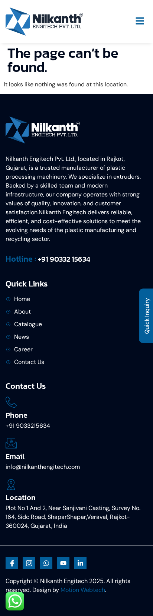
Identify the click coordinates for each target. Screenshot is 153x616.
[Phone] (11, 402)
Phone (16, 415)
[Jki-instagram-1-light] (29, 563)
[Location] (11, 484)
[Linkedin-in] (80, 563)
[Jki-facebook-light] (12, 563)
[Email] (11, 443)
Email (15, 456)
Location (21, 497)
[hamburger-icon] (140, 21)
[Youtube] (63, 563)
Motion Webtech (83, 590)
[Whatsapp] (46, 563)
